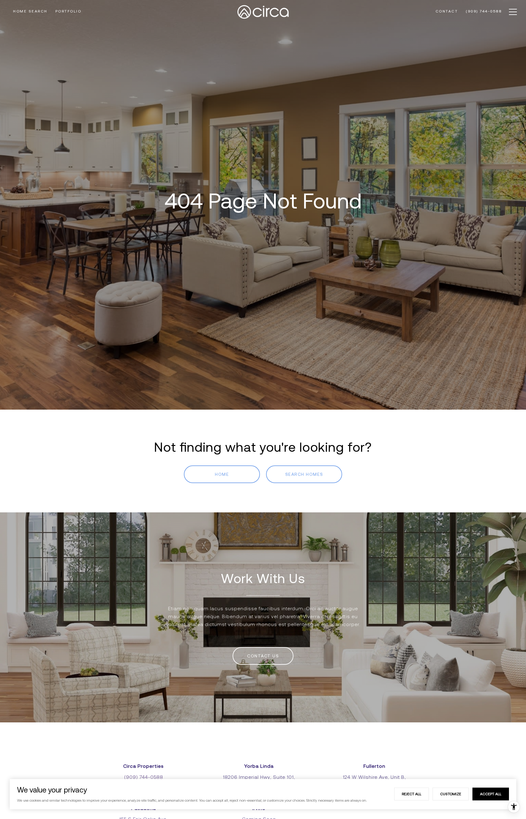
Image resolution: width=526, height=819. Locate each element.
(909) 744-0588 (143, 777)
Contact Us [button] (263, 655)
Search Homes (304, 474)
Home (222, 474)
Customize (450, 794)
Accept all (490, 794)
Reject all (411, 794)
